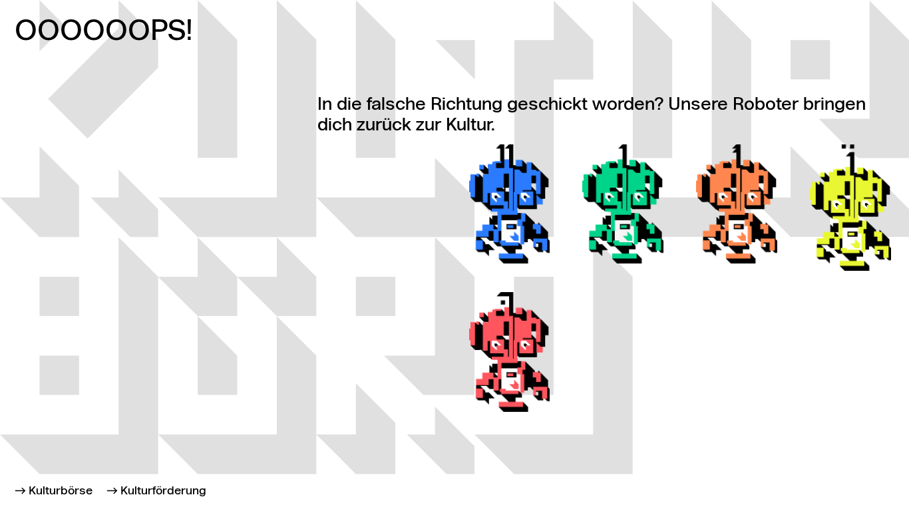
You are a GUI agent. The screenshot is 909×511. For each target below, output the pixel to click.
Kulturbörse (60, 491)
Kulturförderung (163, 491)
